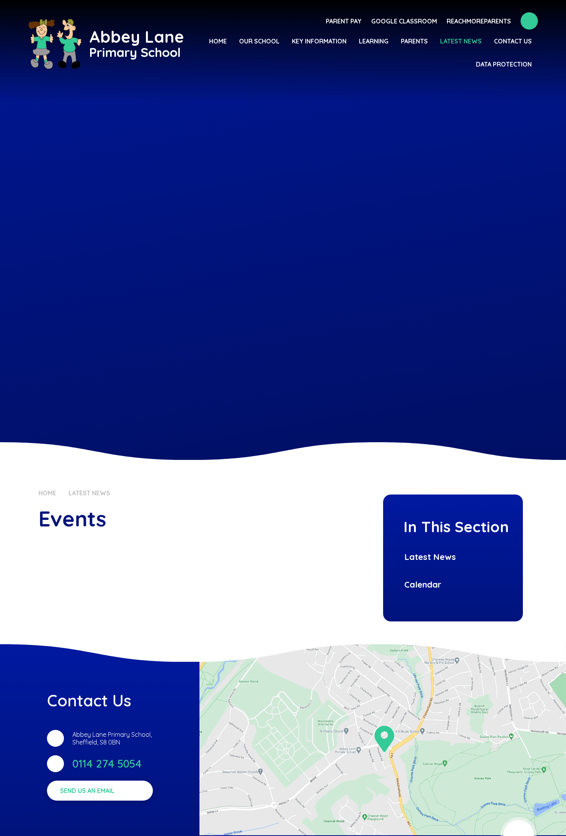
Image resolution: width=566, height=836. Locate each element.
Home (47, 493)
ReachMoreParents (479, 21)
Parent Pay (344, 21)
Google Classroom (404, 21)
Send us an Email (87, 790)
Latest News (89, 493)
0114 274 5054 (107, 763)
